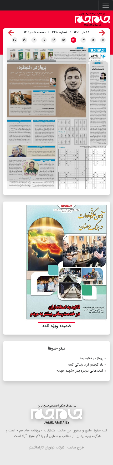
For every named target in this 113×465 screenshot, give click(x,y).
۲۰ (14, 40)
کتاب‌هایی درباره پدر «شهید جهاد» (79, 370)
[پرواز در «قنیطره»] (48, 123)
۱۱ (103, 40)
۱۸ (34, 40)
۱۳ (83, 40)
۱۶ (53, 40)
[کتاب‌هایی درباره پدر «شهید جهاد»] (47, 55)
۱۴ (73, 40)
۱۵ (63, 40)
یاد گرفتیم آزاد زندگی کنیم (85, 364)
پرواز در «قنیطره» (91, 358)
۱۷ (44, 40)
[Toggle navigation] (105, 5)
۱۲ (93, 40)
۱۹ (24, 40)
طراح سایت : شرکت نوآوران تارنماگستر (56, 447)
